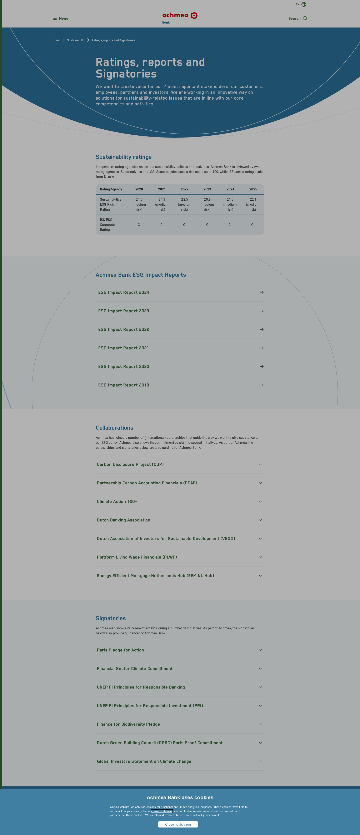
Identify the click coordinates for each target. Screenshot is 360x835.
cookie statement (161, 811)
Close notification (178, 824)
